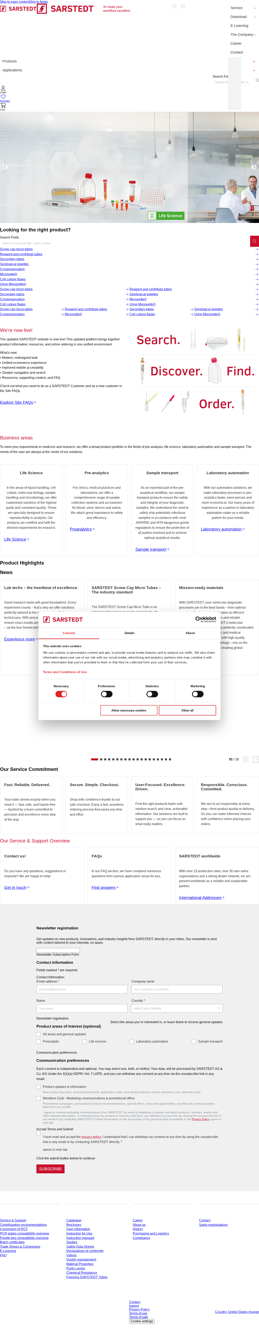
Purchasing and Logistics (151, 1233)
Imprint (134, 1306)
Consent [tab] (69, 633)
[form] (129, 1047)
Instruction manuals (80, 1238)
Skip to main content (14, 1)
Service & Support (13, 1220)
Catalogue (73, 1220)
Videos (71, 1255)
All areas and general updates (64, 1034)
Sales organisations (213, 1224)
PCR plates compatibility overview (24, 1233)
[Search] (254, 241)
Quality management (81, 1259)
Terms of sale (138, 1317)
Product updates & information (64, 1086)
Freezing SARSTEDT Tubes (86, 1277)
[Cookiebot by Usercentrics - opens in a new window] (198, 619)
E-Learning (8, 1251)
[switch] (107, 694)
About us (139, 1224)
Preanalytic (51, 1041)
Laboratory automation (152, 1041)
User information (78, 1229)
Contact (204, 1220)
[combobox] (125, 243)
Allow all (187, 710)
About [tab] (190, 633)
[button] (3, 90)
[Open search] (257, 80)
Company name (143, 981)
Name (40, 1000)
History (138, 1229)
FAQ (3, 1255)
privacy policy (91, 1137)
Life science (97, 1041)
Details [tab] (130, 633)
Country (138, 1000)
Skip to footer (38, 1)
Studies (71, 1242)
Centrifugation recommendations (23, 1224)
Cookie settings (142, 1321)
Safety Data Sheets (80, 1246)
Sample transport (210, 1041)
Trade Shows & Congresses (20, 1246)
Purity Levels (75, 1268)
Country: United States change (237, 1312)
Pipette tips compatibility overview (24, 1238)
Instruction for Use (79, 1233)
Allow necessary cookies (128, 710)
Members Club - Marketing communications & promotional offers (89, 1098)
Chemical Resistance (81, 1272)
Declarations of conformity (85, 1251)
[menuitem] (243, 8)
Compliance (141, 1238)
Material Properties (79, 1264)
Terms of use (138, 1313)
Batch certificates (12, 1242)
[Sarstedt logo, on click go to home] (65, 30)
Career (138, 1220)
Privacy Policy (200, 1119)
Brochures (73, 1224)
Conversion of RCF (14, 1229)
